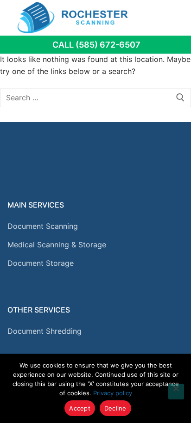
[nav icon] (171, 17)
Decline (115, 408)
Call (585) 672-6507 (96, 44)
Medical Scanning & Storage (56, 244)
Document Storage (40, 263)
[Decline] (176, 391)
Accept (79, 408)
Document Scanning (42, 226)
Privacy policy (112, 393)
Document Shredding (44, 331)
